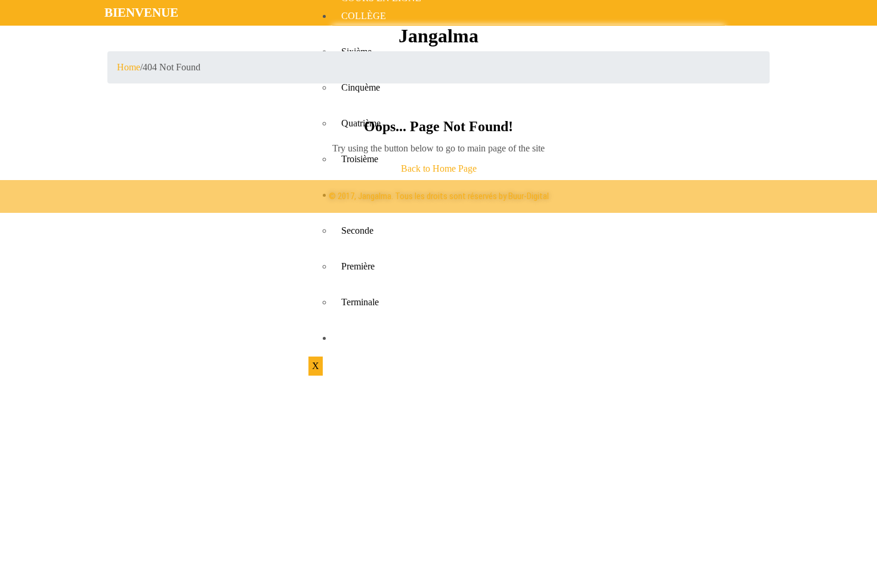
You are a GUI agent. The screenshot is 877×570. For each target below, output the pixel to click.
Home (128, 67)
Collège (363, 16)
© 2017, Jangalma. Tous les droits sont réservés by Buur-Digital (439, 196)
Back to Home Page (439, 168)
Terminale (360, 302)
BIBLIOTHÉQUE (377, 338)
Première (358, 266)
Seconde (357, 230)
